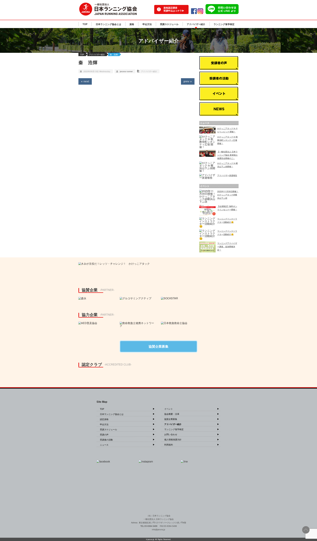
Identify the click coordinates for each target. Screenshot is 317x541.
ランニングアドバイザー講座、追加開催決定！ (227, 246)
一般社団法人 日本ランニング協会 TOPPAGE (108, 9)
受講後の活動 (106, 439)
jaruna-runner (126, 71)
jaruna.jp (151, 539)
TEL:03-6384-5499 (149, 526)
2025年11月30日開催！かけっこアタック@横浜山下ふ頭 (227, 194)
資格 (131, 24)
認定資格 (104, 419)
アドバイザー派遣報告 (227, 175)
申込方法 (147, 24)
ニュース (104, 444)
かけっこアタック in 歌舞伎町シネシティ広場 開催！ (227, 140)
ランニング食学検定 (224, 24)
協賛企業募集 (170, 419)
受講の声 (104, 434)
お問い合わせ (170, 434)
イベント (168, 408)
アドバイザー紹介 (196, 24)
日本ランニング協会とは (108, 24)
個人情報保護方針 (172, 439)
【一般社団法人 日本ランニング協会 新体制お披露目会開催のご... (227, 155)
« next (85, 81)
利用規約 (168, 444)
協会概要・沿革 (171, 413)
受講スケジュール (169, 24)
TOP (85, 24)
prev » (188, 81)
